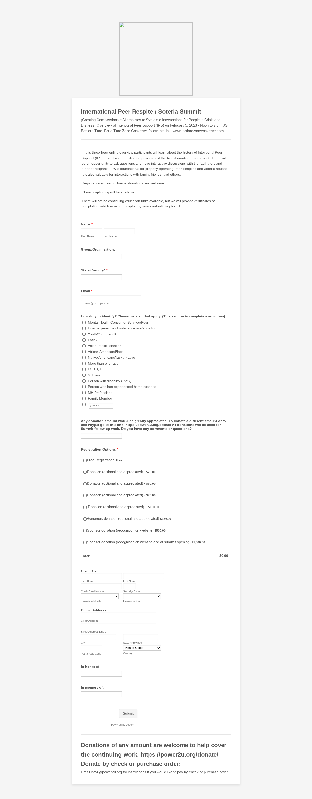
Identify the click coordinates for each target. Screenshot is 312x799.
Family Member (100, 398)
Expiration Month (91, 601)
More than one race (103, 363)
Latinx (92, 340)
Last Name (110, 236)
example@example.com (95, 303)
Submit (128, 713)
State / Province (132, 642)
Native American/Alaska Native (111, 357)
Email (86, 291)
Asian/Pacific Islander (104, 346)
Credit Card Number (93, 591)
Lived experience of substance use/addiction (122, 328)
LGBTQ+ (95, 369)
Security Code (131, 591)
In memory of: (92, 687)
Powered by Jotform (123, 724)
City (83, 642)
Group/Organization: (98, 249)
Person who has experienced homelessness (122, 387)
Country (128, 653)
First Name (87, 236)
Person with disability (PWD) (109, 381)
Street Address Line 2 (93, 631)
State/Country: (94, 270)
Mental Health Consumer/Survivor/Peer (118, 322)
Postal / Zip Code (91, 653)
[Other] (88, 404)
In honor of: (91, 667)
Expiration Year (132, 601)
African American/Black (105, 352)
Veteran (94, 375)
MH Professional (100, 393)
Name (87, 224)
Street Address (89, 620)
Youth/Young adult (102, 334)
